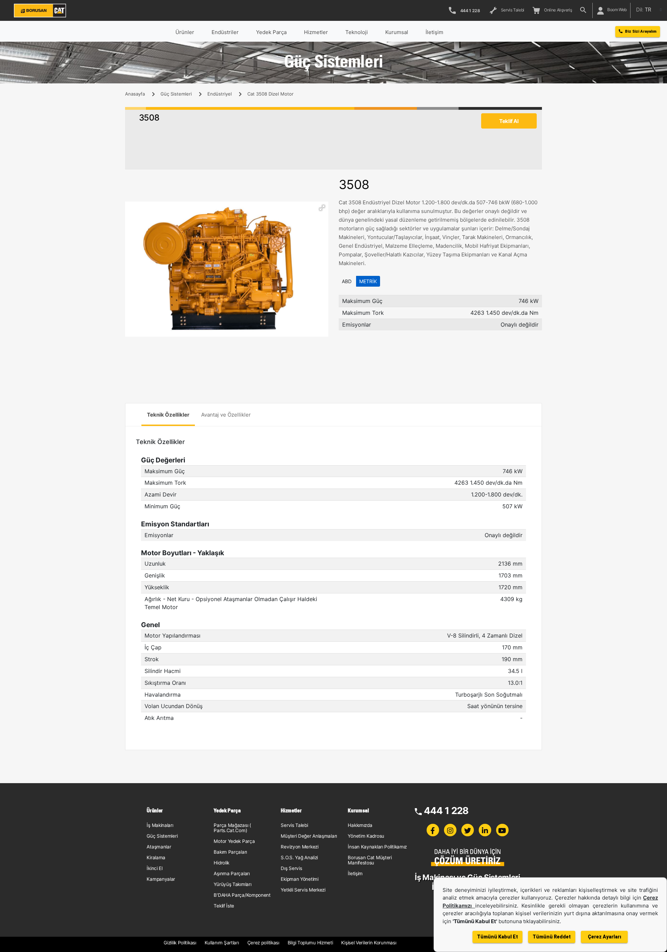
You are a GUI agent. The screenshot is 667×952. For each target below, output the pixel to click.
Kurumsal (396, 32)
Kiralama (156, 857)
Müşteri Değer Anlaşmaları (309, 836)
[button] (322, 207)
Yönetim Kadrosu (366, 836)
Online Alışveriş (557, 10)
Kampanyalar (161, 879)
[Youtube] (502, 830)
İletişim (355, 873)
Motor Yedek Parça (234, 841)
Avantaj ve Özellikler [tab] (226, 414)
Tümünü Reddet (552, 936)
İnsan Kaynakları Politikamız (377, 847)
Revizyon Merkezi (299, 847)
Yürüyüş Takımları (232, 884)
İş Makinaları (160, 825)
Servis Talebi (511, 10)
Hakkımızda (360, 825)
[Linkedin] (485, 830)
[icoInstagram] (450, 830)
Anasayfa (135, 94)
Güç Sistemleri (176, 94)
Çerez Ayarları (604, 936)
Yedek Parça (271, 32)
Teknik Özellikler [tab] (168, 414)
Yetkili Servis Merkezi (303, 890)
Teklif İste (224, 906)
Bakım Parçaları (230, 852)
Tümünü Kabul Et (497, 936)
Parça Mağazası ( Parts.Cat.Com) (232, 827)
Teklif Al (508, 121)
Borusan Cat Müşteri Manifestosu (370, 860)
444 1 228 (446, 810)
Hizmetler (316, 32)
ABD (347, 281)
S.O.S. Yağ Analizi (299, 857)
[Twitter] (467, 830)
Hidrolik (221, 862)
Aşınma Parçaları (231, 873)
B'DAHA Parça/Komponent (242, 895)
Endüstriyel (219, 94)
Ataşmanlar (159, 847)
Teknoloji (356, 32)
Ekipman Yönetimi (299, 879)
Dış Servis (291, 868)
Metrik (368, 281)
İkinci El (154, 868)
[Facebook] (433, 830)
